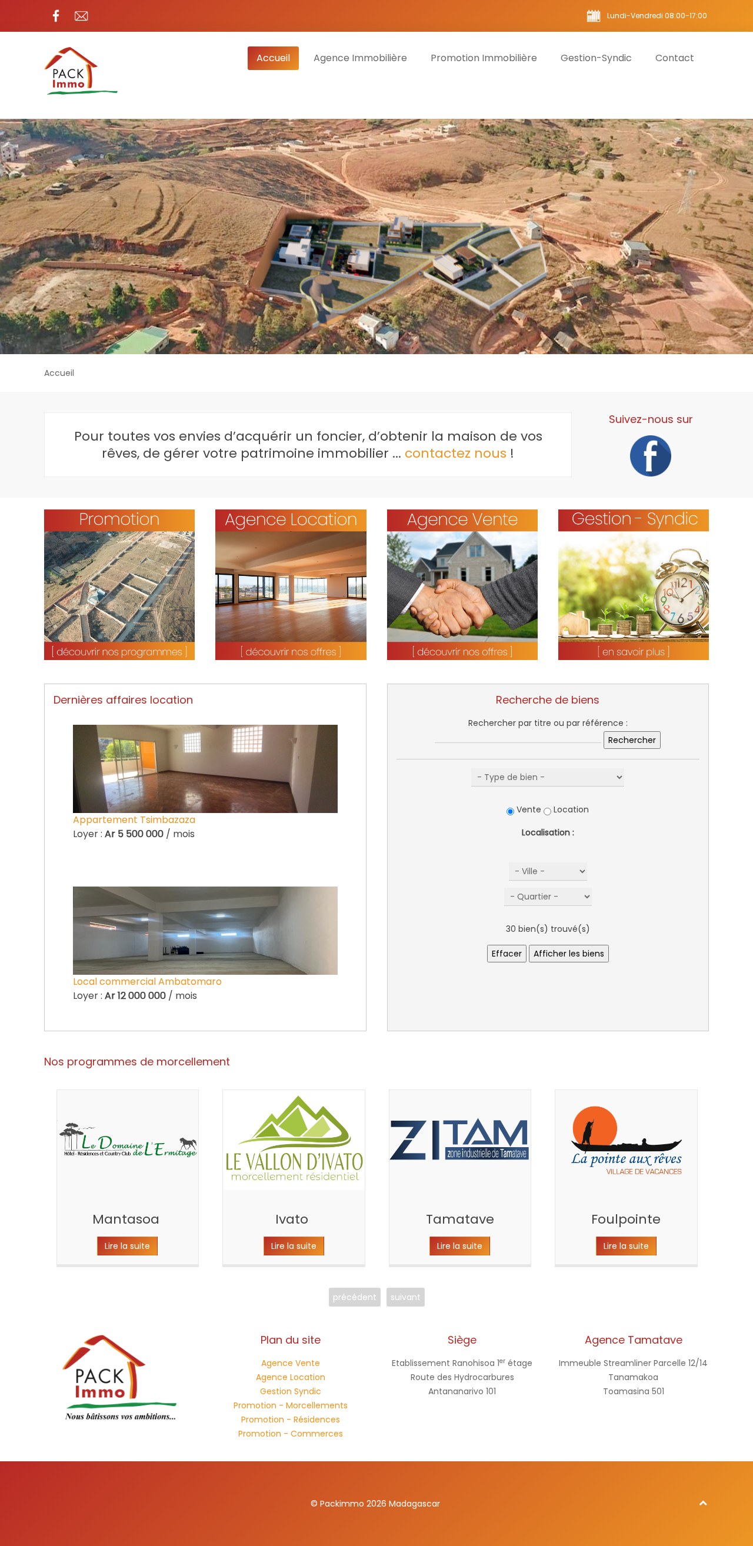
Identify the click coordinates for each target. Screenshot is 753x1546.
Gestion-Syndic (596, 58)
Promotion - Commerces (290, 1434)
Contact (674, 58)
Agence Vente (290, 1363)
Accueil (273, 58)
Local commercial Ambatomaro (147, 981)
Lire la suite (127, 1246)
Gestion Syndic (290, 1391)
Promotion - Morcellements (291, 1405)
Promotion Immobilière (484, 58)
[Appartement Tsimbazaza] (205, 769)
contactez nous (456, 453)
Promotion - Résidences (290, 1419)
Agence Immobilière (360, 58)
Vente (529, 809)
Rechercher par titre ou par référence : (548, 723)
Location (571, 809)
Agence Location (290, 1377)
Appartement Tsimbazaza (134, 820)
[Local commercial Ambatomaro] (205, 931)
